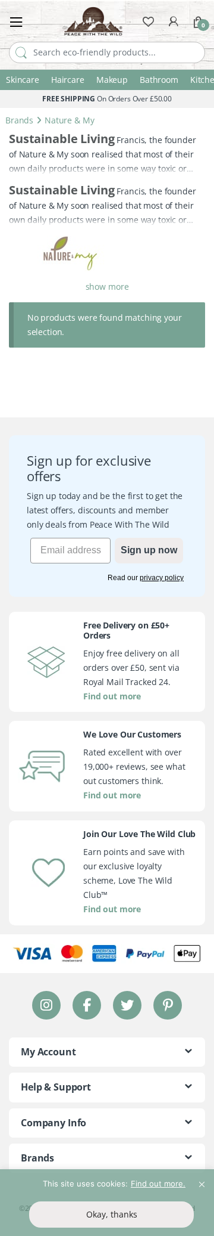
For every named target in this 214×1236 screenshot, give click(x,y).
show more (107, 286)
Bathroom (159, 79)
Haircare (67, 79)
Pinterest (168, 1005)
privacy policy (162, 578)
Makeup (112, 79)
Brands (19, 120)
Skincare (22, 79)
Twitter (127, 1005)
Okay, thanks (111, 1214)
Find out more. (158, 1183)
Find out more (112, 695)
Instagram (46, 1005)
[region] (107, 1202)
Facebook (86, 1005)
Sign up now (149, 550)
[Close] (201, 1179)
